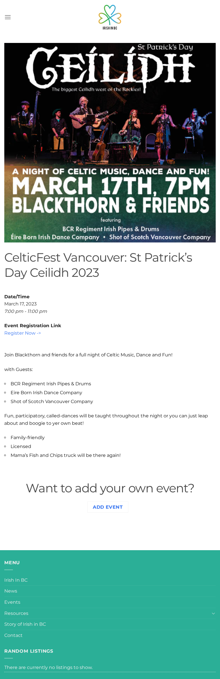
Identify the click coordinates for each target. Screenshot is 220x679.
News (10, 591)
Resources (16, 613)
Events (12, 602)
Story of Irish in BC (25, 624)
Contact (13, 635)
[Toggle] (213, 613)
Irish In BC (16, 580)
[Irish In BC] (110, 17)
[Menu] (7, 17)
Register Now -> (22, 333)
